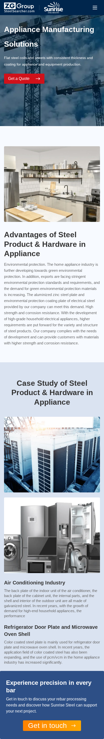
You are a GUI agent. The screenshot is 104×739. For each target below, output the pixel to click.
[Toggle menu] (95, 8)
